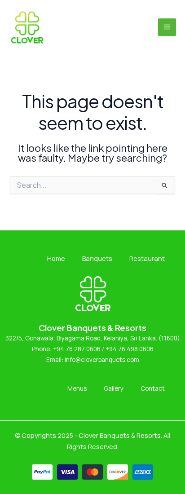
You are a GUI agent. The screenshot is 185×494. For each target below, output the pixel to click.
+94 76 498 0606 (130, 349)
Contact (153, 388)
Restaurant (147, 258)
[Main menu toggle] (167, 27)
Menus (77, 388)
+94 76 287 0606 (76, 349)
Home (56, 258)
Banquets (97, 258)
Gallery (113, 388)
